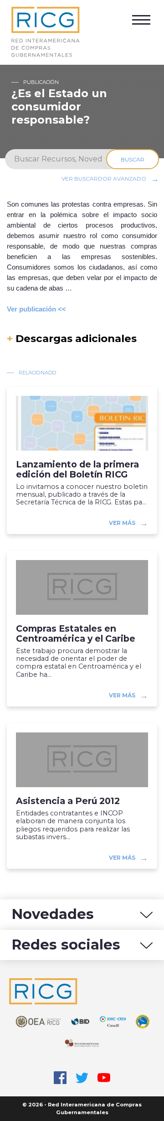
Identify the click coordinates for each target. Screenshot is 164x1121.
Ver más (122, 522)
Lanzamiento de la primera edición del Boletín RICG (77, 469)
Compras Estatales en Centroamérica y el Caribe (75, 633)
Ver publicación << (36, 309)
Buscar (132, 159)
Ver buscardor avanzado (104, 178)
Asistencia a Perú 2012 (68, 801)
